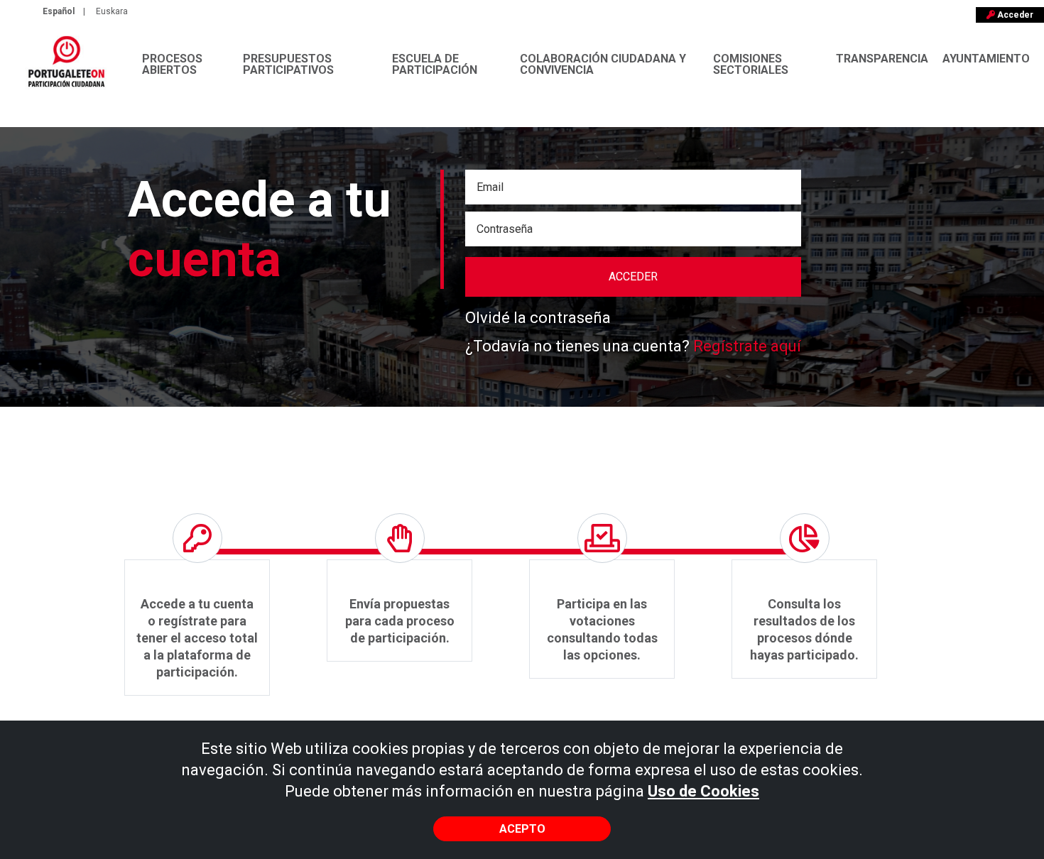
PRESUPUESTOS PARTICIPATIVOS (288, 64)
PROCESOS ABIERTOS (172, 64)
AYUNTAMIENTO (986, 58)
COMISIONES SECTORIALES (750, 64)
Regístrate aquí (747, 346)
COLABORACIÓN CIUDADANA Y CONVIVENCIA (603, 64)
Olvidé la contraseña (538, 318)
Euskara (112, 11)
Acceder (1014, 15)
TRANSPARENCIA (882, 58)
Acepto (522, 829)
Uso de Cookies (703, 791)
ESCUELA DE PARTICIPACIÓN (434, 64)
